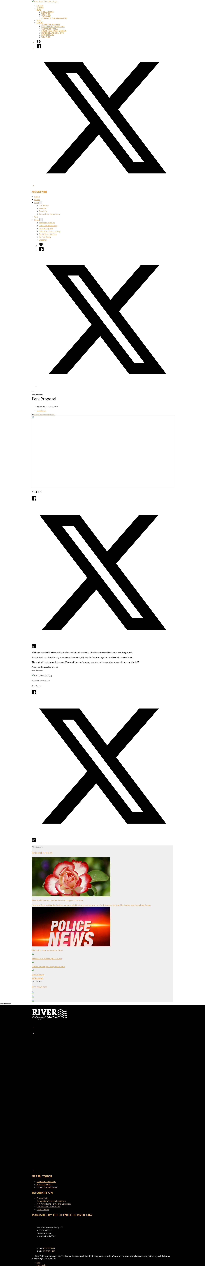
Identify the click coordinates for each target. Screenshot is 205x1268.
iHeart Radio (41, 1265)
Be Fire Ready (47, 35)
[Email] (38, 648)
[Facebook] (39, 48)
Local (40, 22)
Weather (45, 14)
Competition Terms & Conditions (51, 1201)
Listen (40, 5)
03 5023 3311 (49, 1248)
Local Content (43, 1209)
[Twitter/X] (105, 185)
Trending (46, 16)
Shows (40, 8)
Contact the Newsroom (54, 18)
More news (37, 978)
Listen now (38, 192)
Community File (49, 28)
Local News (47, 12)
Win (39, 20)
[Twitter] (102, 642)
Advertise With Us (50, 24)
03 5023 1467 (49, 1251)
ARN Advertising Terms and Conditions (54, 1204)
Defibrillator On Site (52, 33)
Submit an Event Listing (54, 31)
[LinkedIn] (34, 648)
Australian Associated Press (44, 415)
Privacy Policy (43, 1198)
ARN (38, 1262)
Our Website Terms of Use (48, 1206)
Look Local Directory (53, 26)
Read (39, 10)
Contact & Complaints (46, 1181)
